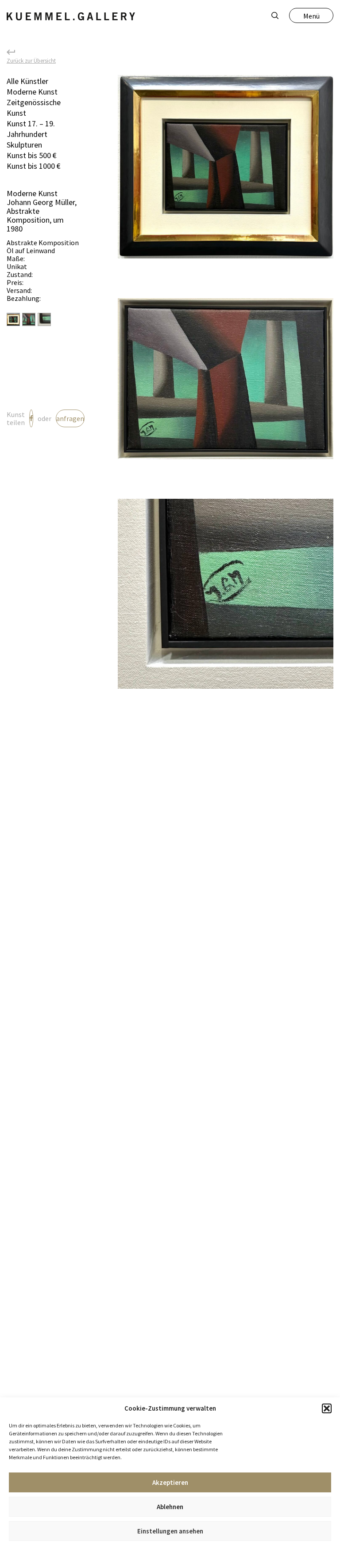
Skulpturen (24, 145)
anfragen (70, 418)
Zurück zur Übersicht (31, 60)
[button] (326, 1408)
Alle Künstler (27, 81)
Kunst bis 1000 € (34, 166)
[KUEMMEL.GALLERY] (71, 16)
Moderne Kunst (32, 92)
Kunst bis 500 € (32, 155)
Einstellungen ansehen (170, 1531)
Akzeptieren (170, 1482)
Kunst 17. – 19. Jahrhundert (31, 128)
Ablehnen (170, 1507)
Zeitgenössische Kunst (34, 107)
